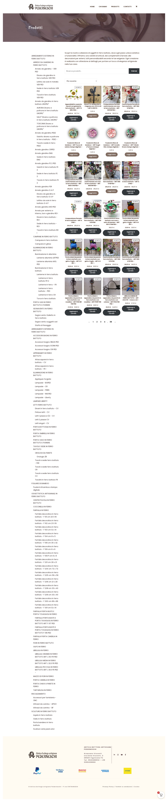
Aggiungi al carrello (74, 119)
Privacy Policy (108, 786)
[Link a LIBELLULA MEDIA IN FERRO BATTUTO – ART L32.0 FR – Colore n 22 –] (130, 286)
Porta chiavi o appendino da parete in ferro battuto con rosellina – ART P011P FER (92, 299)
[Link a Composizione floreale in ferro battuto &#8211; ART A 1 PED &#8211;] (73, 209)
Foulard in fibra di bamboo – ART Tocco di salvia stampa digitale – (73, 145)
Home (92, 6)
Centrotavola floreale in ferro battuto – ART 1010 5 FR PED (111, 259)
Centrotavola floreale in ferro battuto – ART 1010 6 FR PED (92, 220)
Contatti (127, 6)
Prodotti (115, 6)
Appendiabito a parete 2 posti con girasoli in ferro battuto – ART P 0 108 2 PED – (73, 107)
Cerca (134, 71)
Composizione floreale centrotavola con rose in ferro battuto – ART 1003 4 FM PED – (73, 183)
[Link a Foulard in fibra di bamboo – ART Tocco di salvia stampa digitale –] (73, 133)
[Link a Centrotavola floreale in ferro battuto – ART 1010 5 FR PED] (111, 247)
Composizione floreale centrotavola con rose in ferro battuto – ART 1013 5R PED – (111, 107)
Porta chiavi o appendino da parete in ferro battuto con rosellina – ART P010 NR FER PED (73, 300)
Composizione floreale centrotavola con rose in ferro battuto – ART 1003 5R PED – (92, 183)
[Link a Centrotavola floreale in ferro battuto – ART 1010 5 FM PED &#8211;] (111, 170)
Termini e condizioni (123, 786)
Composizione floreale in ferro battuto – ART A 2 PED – (130, 182)
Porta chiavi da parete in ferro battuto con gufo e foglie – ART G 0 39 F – (131, 221)
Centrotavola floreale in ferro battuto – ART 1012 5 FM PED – (130, 106)
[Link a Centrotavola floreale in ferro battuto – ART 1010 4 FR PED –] (130, 247)
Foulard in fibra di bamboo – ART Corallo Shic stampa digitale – (112, 145)
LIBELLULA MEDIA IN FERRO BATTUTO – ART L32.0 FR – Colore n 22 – (131, 298)
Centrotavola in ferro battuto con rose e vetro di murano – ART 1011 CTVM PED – (111, 221)
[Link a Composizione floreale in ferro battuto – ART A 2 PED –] (130, 170)
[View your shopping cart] (136, 6)
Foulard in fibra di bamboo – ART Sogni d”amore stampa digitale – (92, 146)
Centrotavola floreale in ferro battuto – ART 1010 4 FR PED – (130, 259)
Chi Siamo (103, 6)
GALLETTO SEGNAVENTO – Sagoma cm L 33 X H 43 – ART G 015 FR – (92, 106)
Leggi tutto (93, 116)
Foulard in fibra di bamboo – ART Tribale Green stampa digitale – (130, 145)
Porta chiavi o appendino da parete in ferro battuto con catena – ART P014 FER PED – (111, 300)
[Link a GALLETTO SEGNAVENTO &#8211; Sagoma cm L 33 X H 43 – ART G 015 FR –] (92, 94)
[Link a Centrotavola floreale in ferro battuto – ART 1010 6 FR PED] (92, 209)
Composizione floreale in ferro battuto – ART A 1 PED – (73, 220)
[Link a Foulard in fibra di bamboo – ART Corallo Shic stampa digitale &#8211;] (111, 133)
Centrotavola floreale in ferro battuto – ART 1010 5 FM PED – (111, 182)
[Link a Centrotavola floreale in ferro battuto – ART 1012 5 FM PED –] (130, 94)
